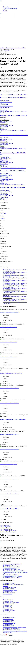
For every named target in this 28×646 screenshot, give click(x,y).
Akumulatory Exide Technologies (11, 602)
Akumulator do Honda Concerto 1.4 (11, 566)
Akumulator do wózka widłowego (11, 628)
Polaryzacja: (4, 103)
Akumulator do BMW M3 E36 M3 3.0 (12, 577)
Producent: (4, 107)
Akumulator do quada (8, 624)
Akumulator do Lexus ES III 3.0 (10, 574)
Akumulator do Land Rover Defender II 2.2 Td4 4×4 (9, 388)
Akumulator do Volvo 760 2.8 (10, 565)
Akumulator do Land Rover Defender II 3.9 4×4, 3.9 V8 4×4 (11, 373)
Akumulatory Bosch (8, 599)
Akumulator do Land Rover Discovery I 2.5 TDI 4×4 (9, 508)
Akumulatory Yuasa (7, 612)
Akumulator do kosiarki (8, 620)
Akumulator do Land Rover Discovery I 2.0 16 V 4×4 (9, 449)
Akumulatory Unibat (8, 607)
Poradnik (5, 10)
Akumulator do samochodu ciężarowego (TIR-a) (14, 627)
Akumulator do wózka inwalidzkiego (12, 629)
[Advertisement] (14, 32)
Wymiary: (6, 106)
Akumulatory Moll (7, 606)
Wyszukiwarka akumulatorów (10, 8)
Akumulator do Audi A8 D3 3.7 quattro (12, 576)
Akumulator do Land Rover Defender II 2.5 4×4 (8, 327)
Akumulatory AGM (7, 594)
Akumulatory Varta (7, 609)
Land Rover (6, 50)
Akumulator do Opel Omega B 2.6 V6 (12, 564)
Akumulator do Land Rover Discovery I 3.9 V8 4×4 (9, 478)
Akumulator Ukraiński (8, 588)
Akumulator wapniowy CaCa (10, 590)
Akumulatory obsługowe (9, 583)
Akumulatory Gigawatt (8, 603)
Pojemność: (4, 100)
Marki (4, 9)
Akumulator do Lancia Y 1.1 (10, 568)
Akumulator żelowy (7, 591)
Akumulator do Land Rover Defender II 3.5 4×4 (8, 356)
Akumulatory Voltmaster (9, 610)
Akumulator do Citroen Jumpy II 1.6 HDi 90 (13, 570)
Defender (2, 218)
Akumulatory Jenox (7, 605)
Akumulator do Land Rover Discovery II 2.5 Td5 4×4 (9, 312)
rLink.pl (10, 635)
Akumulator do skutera (8, 625)
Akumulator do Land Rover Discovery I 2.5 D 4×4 (9, 493)
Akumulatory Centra (8, 601)
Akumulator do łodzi (8, 621)
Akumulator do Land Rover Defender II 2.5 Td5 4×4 (9, 434)
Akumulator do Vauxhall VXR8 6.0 (11, 569)
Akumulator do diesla (8, 619)
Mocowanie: (4, 104)
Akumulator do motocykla (9, 623)
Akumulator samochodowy (9, 587)
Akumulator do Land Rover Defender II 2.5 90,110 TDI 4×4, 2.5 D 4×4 (13, 419)
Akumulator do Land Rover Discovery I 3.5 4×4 (8, 464)
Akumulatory (6, 6)
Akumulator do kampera (8, 617)
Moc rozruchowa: (6, 102)
